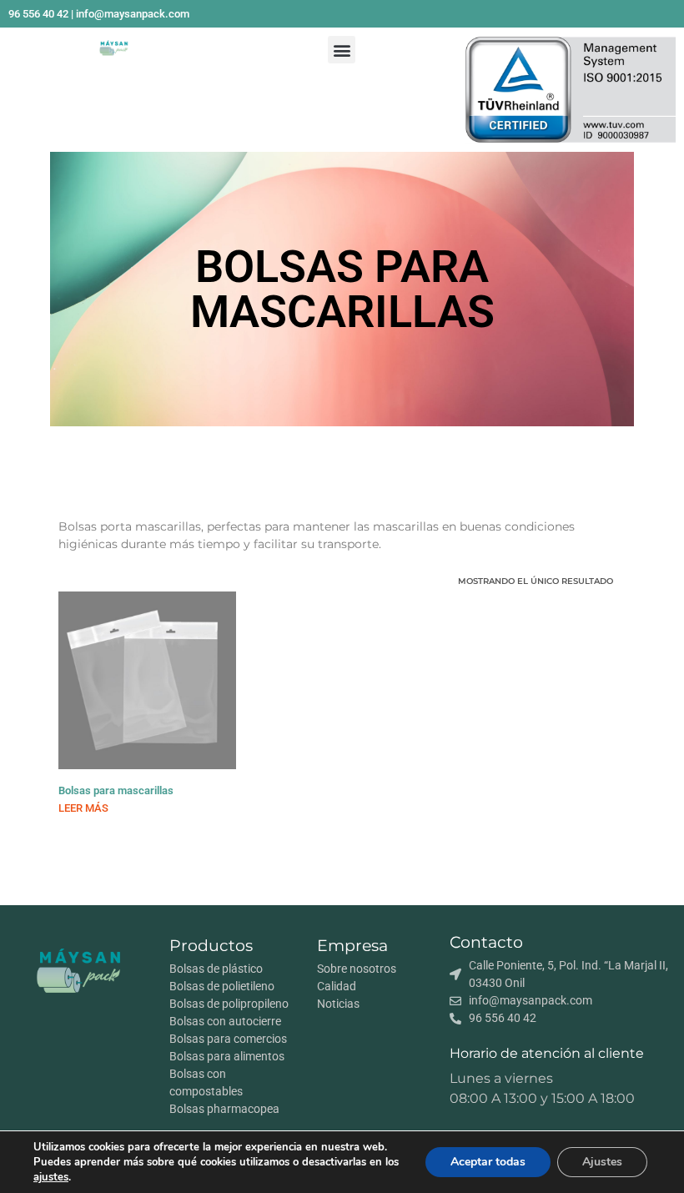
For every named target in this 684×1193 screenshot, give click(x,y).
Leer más (83, 808)
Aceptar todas (488, 1162)
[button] (341, 49)
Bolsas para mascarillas (116, 790)
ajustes (50, 1177)
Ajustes (602, 1162)
